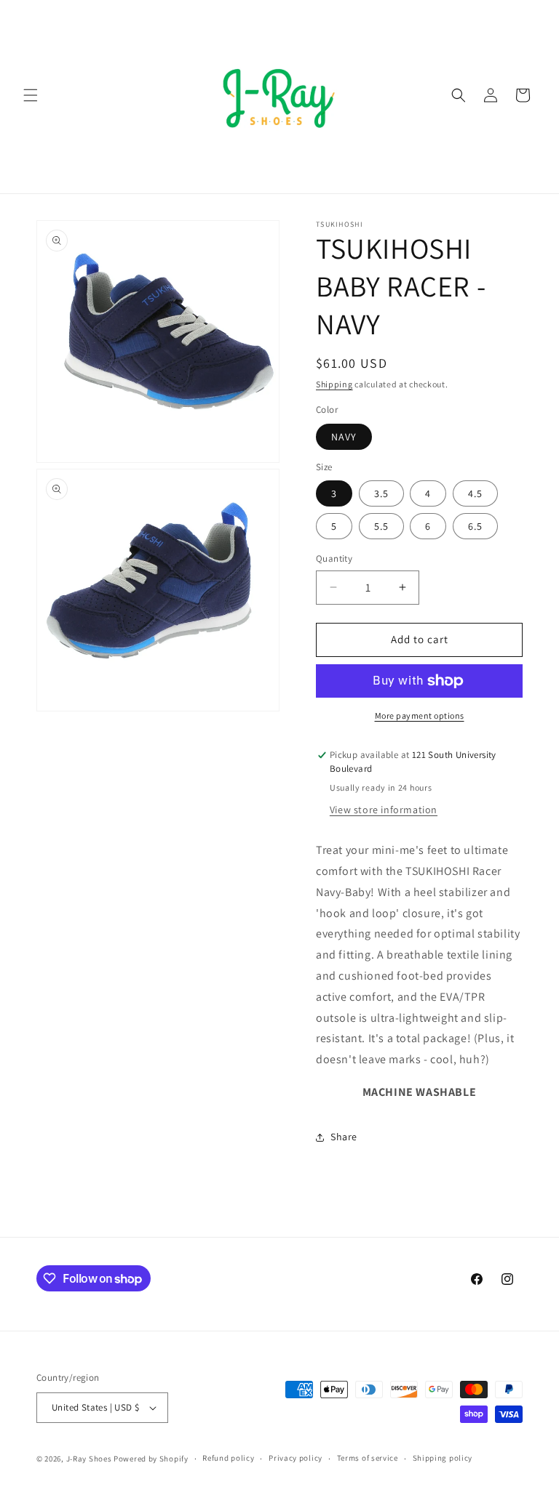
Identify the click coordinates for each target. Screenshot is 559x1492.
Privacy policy (295, 1458)
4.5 (475, 493)
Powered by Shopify (151, 1458)
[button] (31, 95)
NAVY (344, 436)
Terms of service (367, 1458)
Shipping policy (443, 1458)
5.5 (381, 526)
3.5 (381, 493)
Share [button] (343, 1136)
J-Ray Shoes (89, 1458)
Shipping (334, 384)
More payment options (419, 715)
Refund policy (228, 1458)
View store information (383, 809)
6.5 (475, 526)
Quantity (334, 558)
